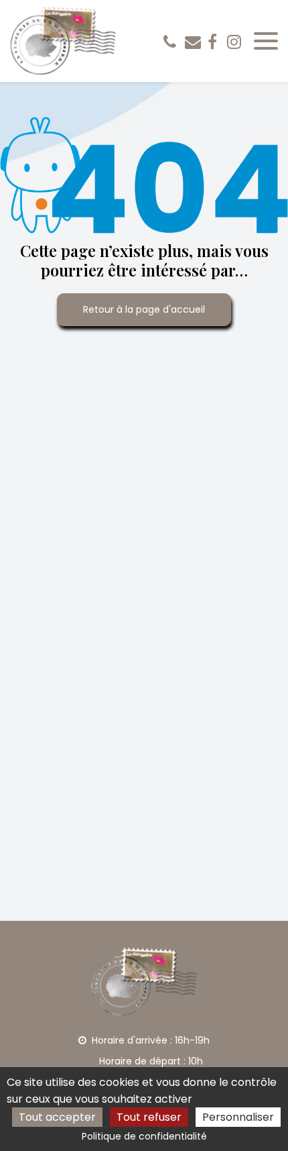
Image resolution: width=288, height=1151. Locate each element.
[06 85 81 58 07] (172, 42)
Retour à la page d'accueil (144, 309)
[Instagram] (234, 42)
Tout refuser (149, 1117)
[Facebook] (212, 42)
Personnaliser (238, 1117)
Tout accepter (57, 1117)
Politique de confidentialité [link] (144, 1136)
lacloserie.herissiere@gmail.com (193, 42)
